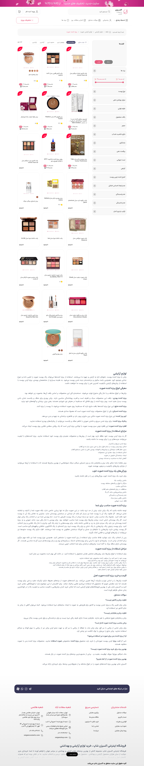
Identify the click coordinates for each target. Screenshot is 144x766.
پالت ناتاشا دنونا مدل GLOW (29, 238)
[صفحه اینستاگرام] (26, 689)
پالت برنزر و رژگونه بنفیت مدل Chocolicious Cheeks (78, 316)
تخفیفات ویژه (26, 20)
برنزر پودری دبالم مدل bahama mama (53, 199)
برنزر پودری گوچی (57, 354)
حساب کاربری (122, 717)
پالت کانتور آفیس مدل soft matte (54, 74)
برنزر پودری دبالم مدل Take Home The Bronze (79, 160)
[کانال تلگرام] (30, 689)
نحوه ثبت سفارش (120, 726)
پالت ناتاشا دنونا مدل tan (55, 238)
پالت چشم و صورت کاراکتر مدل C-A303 (29, 278)
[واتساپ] (22, 689)
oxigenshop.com (61, 737)
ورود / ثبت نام (30, 11)
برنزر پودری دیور (33, 75)
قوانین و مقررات (121, 722)
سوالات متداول (93, 20)
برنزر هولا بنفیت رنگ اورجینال (29, 117)
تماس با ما (95, 726)
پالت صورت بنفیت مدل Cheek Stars (78, 278)
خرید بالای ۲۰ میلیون (92, 722)
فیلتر (98, 62)
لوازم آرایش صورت (86, 32)
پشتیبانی (106, 20)
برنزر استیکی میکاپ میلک (30, 201)
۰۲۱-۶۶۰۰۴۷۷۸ (34, 731)
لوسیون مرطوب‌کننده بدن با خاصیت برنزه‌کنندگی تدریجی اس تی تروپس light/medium (78, 120)
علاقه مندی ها (94, 717)
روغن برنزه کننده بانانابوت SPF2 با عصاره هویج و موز (53, 160)
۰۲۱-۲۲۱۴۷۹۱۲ (63, 733)
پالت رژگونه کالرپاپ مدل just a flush (78, 354)
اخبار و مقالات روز (77, 20)
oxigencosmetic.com (32, 735)
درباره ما (96, 731)
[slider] (123, 82)
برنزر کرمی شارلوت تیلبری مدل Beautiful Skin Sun (29, 316)
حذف (108, 62)
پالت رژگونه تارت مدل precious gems (77, 201)
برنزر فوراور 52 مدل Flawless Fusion (54, 118)
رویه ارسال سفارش (120, 731)
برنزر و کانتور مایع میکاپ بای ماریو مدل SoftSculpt (54, 316)
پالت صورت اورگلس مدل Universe (80, 239)
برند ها (64, 20)
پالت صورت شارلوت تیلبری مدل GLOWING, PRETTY (53, 276)
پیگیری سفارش (94, 713)
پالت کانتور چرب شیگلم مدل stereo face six (30, 162)
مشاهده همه (73, 754)
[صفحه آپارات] (18, 689)
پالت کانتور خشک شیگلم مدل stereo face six (78, 74)
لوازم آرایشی (99, 32)
